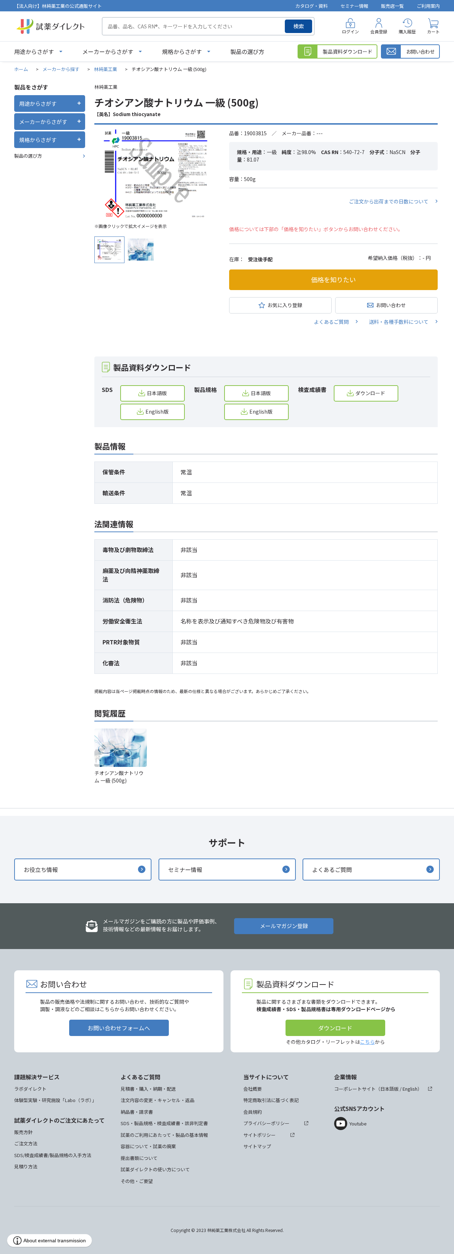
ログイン (350, 31)
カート (433, 31)
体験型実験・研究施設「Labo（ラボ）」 (55, 1100)
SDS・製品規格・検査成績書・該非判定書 (164, 1123)
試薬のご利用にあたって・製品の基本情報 (164, 1135)
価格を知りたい (333, 279)
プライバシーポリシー (266, 1123)
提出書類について (139, 1158)
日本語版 (157, 393)
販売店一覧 (392, 5)
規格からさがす (182, 51)
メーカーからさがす (107, 51)
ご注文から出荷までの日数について (388, 201)
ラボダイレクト (30, 1088)
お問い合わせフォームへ (119, 1028)
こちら (367, 1041)
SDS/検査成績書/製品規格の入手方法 (52, 1155)
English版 (156, 411)
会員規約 (252, 1111)
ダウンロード (370, 393)
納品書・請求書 (137, 1111)
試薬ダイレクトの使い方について (155, 1169)
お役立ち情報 (41, 869)
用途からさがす (34, 51)
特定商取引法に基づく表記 (271, 1100)
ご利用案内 (428, 5)
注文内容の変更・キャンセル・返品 (157, 1100)
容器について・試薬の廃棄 (148, 1146)
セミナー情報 (354, 5)
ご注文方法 (25, 1143)
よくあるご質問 (331, 321)
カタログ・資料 (311, 5)
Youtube (358, 1123)
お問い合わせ (391, 305)
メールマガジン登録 (284, 925)
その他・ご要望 (137, 1181)
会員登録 (378, 31)
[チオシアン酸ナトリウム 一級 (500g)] (156, 174)
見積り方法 (25, 1166)
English (410, 1088)
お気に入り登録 (284, 305)
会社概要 (252, 1088)
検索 (298, 26)
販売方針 (23, 1132)
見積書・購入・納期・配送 (148, 1088)
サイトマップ (257, 1146)
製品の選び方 (247, 51)
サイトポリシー (259, 1135)
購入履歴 (407, 31)
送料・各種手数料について (398, 321)
